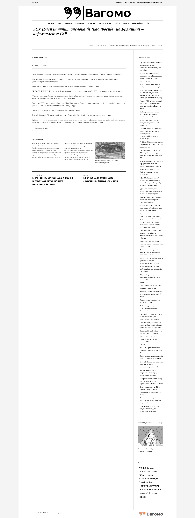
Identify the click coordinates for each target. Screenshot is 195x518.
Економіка (144, 478)
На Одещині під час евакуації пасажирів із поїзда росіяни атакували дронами (150, 199)
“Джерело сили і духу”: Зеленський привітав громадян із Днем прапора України (151, 191)
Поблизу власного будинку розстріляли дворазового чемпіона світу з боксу (149, 114)
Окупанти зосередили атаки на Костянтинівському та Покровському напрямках (151, 316)
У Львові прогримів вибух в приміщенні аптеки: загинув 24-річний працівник (150, 224)
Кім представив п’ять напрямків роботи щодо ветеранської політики (148, 372)
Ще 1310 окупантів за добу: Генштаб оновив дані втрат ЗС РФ (151, 350)
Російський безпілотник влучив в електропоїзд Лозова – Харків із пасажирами (151, 144)
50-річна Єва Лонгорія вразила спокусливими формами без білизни (100, 179)
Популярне (155, 489)
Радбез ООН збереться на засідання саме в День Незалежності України (149, 408)
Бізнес (154, 471)
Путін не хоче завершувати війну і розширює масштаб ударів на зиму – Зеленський (150, 216)
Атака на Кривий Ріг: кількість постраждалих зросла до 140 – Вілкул (151, 294)
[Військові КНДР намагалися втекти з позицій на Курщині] (110, 150)
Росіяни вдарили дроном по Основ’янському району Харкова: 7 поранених (150, 308)
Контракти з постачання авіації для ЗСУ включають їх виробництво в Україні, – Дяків (151, 381)
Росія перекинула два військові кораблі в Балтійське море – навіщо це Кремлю (151, 252)
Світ (148, 493)
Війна (141, 475)
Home (91, 45)
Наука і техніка (145, 482)
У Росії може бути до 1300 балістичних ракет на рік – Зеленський (149, 172)
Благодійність (144, 471)
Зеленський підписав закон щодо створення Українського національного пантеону (151, 75)
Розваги (142, 493)
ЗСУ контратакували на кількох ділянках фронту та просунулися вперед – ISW (151, 260)
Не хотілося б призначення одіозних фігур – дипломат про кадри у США (151, 243)
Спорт (155, 493)
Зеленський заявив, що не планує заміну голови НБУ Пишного (149, 122)
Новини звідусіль (102, 45)
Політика (143, 489)
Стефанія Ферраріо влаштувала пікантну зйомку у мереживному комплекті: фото (151, 364)
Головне (150, 475)
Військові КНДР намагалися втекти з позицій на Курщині (108, 161)
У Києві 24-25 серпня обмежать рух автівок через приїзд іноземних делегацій (150, 84)
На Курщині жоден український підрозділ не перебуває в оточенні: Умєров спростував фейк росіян (52, 181)
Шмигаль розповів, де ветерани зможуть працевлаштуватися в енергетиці (151, 400)
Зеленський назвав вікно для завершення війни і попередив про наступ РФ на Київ (151, 207)
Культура (154, 478)
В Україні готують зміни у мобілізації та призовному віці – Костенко (151, 269)
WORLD (142, 467)
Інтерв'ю (150, 468)
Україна (142, 496)
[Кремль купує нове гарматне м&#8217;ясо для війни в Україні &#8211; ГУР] (48, 150)
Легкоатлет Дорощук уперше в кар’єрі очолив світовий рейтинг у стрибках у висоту (151, 163)
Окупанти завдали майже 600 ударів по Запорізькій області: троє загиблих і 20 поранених (151, 325)
